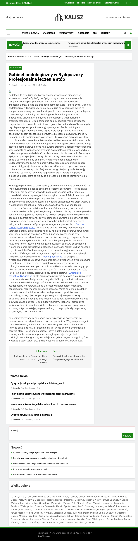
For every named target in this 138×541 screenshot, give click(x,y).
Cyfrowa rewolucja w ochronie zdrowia (31, 414)
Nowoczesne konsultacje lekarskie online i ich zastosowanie (91, 3)
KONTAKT (105, 33)
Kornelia (14, 85)
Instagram (83, 33)
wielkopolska (15, 68)
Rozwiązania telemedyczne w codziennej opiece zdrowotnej (43, 393)
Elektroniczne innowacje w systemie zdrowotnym (35, 475)
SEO (95, 33)
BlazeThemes (43, 536)
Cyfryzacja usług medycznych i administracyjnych (37, 383)
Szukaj (14, 430)
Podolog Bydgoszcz (52, 256)
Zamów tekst (66, 33)
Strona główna (30, 33)
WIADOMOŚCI (49, 33)
